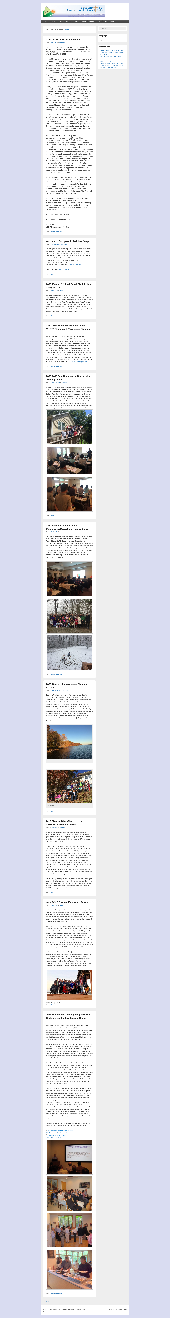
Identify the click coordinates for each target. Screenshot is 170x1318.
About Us (53, 21)
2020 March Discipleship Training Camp (67, 241)
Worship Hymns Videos (106, 62)
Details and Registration (79, 362)
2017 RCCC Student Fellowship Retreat (67, 902)
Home (46, 21)
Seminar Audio (75, 21)
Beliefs (84, 21)
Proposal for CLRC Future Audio (57, 1135)
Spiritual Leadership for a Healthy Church (110, 56)
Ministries (91, 21)
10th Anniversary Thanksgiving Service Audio (60, 1130)
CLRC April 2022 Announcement (63, 39)
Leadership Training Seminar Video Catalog (111, 65)
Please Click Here (75, 265)
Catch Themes (123, 1309)
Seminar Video (64, 21)
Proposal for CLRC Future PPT (56, 1137)
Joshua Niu (66, 29)
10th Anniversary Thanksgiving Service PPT (60, 1133)
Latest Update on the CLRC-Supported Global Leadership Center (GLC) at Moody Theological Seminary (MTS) (112, 52)
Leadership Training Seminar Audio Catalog (111, 63)
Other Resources (109, 21)
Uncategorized (58, 231)
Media (99, 21)
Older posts (47, 1301)
